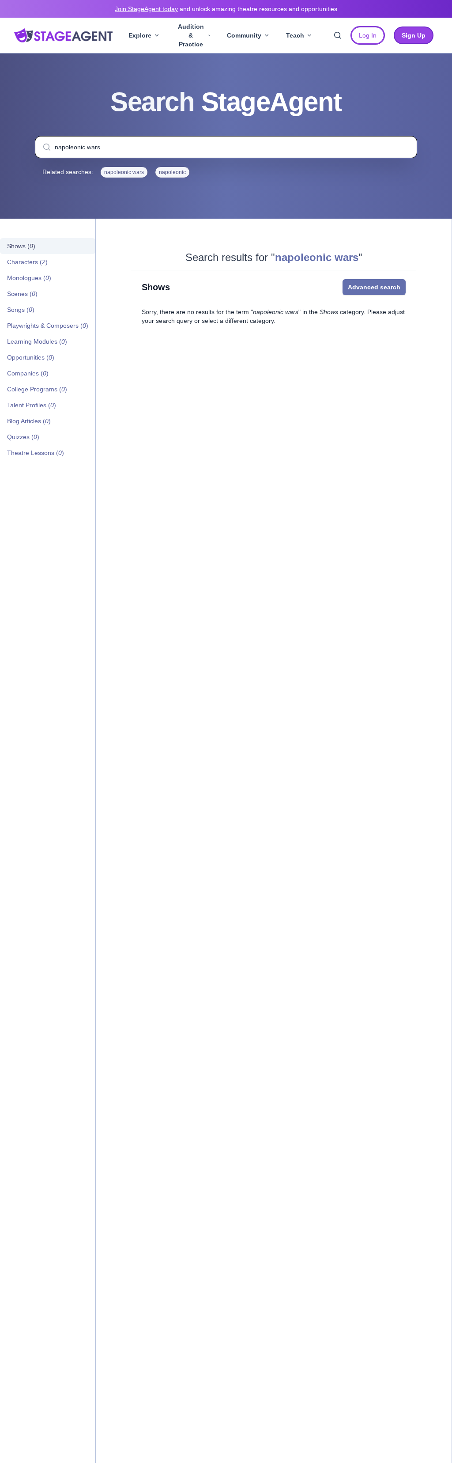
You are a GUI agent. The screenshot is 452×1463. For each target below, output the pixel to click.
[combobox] (226, 147)
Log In (368, 35)
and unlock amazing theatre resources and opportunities (226, 8)
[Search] (338, 35)
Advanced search (374, 287)
